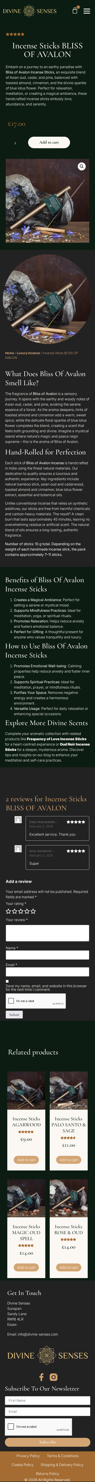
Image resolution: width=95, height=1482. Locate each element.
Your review (17, 920)
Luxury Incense (28, 353)
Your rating (16, 904)
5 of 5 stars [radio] (33, 911)
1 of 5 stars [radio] (8, 911)
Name (12, 948)
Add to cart (49, 142)
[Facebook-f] (41, 1377)
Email (11, 965)
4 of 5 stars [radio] (27, 911)
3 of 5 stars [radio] (20, 911)
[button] (82, 166)
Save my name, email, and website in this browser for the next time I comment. (46, 987)
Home (9, 353)
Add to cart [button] (26, 1160)
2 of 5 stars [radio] (14, 911)
